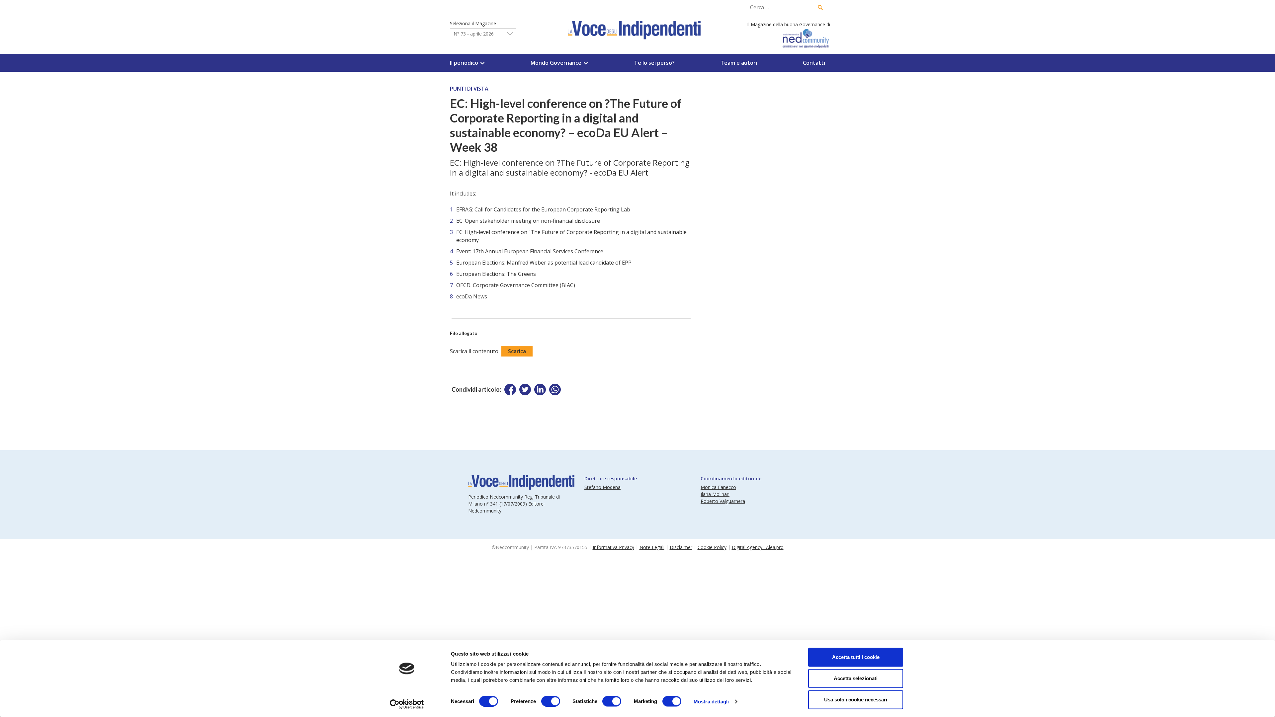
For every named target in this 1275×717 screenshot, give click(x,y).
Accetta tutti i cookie (856, 657)
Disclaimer (681, 547)
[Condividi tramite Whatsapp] (555, 389)
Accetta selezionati (856, 678)
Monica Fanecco (718, 487)
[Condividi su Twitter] (525, 389)
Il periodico (464, 62)
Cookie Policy (712, 547)
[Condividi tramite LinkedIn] (540, 389)
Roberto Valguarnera (723, 501)
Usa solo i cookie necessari (855, 699)
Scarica (517, 351)
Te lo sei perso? (654, 62)
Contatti (814, 62)
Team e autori (739, 62)
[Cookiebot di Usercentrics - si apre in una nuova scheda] (407, 704)
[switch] (550, 701)
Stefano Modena (602, 487)
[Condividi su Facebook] (510, 389)
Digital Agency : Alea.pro (758, 547)
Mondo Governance (556, 62)
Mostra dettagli (711, 701)
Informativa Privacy (613, 547)
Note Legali (651, 547)
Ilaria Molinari (715, 494)
